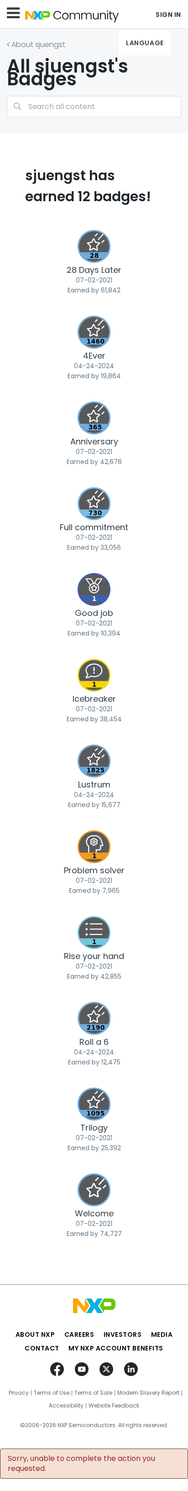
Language (144, 42)
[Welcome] (94, 1189)
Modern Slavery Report (148, 1393)
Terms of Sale (93, 1393)
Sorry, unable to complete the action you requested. (81, 1464)
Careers (79, 1334)
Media (162, 1334)
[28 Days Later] (94, 246)
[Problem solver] (94, 846)
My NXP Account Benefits (115, 1348)
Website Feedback (114, 1405)
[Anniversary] (94, 417)
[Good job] (94, 589)
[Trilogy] (94, 1104)
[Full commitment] (94, 503)
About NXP (35, 1334)
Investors (123, 1334)
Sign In (168, 14)
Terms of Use (51, 1393)
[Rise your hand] (94, 932)
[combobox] (94, 106)
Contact (42, 1348)
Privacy (19, 1393)
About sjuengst (38, 44)
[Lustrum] (94, 761)
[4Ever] (94, 332)
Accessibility (66, 1405)
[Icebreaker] (94, 675)
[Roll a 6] (94, 1018)
